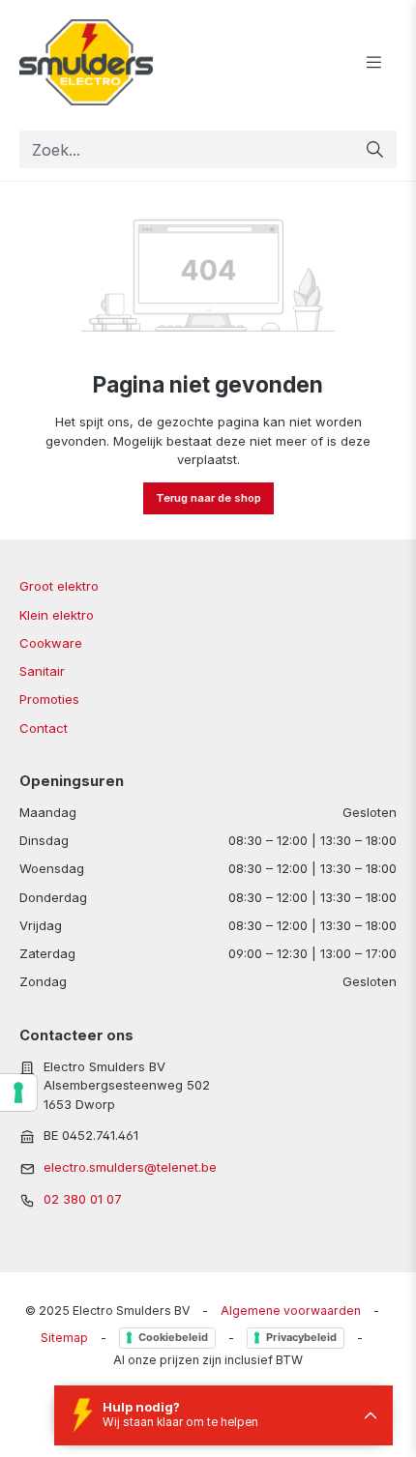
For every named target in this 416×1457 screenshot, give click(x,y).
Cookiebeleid (173, 1337)
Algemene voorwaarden (291, 1310)
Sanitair (42, 671)
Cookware (50, 643)
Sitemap (64, 1337)
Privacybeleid (301, 1337)
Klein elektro (56, 615)
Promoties (49, 699)
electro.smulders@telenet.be (130, 1167)
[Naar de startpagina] (133, 62)
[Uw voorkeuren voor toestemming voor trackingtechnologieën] (18, 1092)
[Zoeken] (375, 149)
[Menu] (374, 62)
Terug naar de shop (208, 498)
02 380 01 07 (83, 1199)
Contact (43, 728)
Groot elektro (59, 586)
